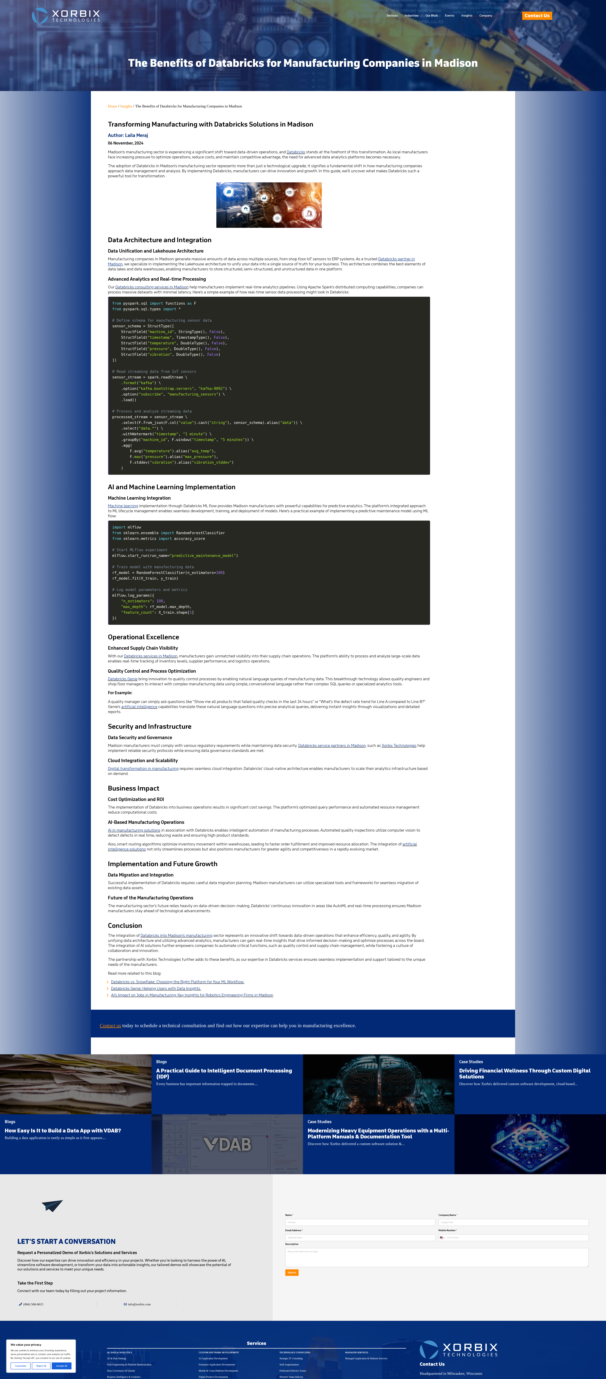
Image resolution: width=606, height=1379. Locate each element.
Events (449, 16)
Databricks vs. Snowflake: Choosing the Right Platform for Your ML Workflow (177, 982)
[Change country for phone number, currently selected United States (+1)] (442, 1237)
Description (291, 1244)
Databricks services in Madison (151, 656)
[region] (41, 1356)
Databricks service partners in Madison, (332, 745)
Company (485, 16)
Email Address (294, 1230)
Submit (292, 1272)
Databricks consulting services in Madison (152, 287)
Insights (466, 16)
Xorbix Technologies (399, 745)
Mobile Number (448, 1230)
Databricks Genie (122, 679)
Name (289, 1215)
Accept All (61, 1365)
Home (112, 106)
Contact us (110, 1025)
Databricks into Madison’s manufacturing (176, 935)
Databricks (296, 152)
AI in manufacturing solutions (134, 830)
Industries (412, 16)
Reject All (41, 1365)
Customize (20, 1365)
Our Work (431, 16)
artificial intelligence (139, 707)
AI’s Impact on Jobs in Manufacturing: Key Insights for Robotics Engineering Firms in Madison (192, 995)
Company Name (448, 1215)
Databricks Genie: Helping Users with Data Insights (155, 988)
